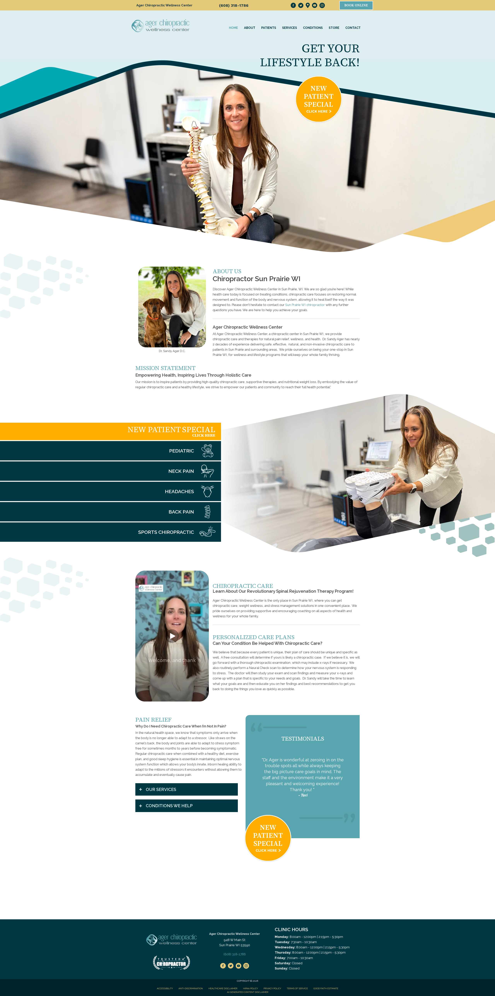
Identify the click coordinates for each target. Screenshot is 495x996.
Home (233, 28)
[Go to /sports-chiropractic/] (110, 532)
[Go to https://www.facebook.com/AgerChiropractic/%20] (223, 954)
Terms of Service (297, 976)
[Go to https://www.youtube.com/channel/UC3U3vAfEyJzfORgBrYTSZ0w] (238, 954)
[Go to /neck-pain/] (110, 471)
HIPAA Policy (250, 976)
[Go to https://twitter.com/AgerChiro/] (231, 954)
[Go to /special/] (110, 431)
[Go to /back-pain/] (110, 511)
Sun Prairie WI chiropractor (305, 305)
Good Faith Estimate (325, 976)
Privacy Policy (272, 976)
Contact (353, 28)
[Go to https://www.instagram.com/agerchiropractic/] (246, 954)
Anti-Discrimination (190, 976)
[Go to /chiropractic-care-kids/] (110, 450)
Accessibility (165, 976)
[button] (172, 636)
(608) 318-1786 (233, 5)
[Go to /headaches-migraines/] (110, 491)
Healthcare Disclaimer (222, 976)
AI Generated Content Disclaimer (247, 980)
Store (334, 28)
